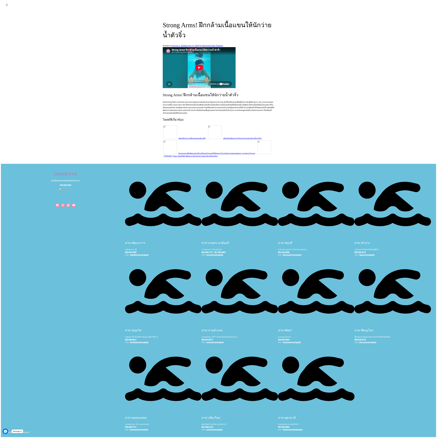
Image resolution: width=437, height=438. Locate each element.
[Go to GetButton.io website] (5, 435)
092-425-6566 (283, 252)
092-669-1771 (207, 252)
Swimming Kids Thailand (212, 45)
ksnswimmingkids (214, 255)
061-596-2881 (220, 252)
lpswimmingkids (367, 255)
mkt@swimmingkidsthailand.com (65, 180)
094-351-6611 (207, 339)
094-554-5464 (283, 339)
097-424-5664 (283, 427)
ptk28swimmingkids (139, 255)
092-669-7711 (130, 427)
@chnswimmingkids (292, 255)
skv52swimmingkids (139, 342)
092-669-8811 (130, 339)
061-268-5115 (207, 427)
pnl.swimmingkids (367, 342)
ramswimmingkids (215, 342)
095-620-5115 (360, 339)
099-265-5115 (360, 252)
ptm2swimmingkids (139, 429)
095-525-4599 (130, 252)
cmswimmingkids (214, 429)
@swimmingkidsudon (293, 429)
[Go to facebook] (5, 431)
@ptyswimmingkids (292, 342)
